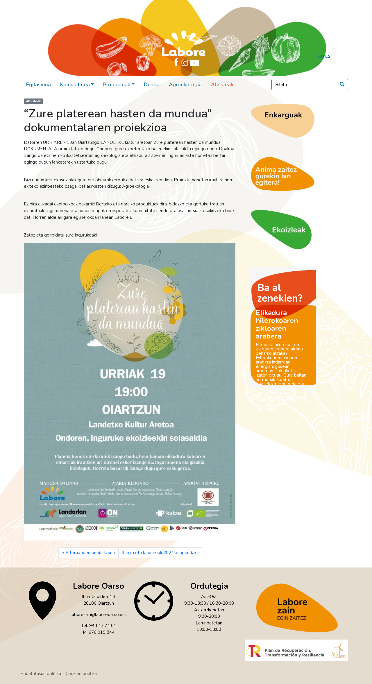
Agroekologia (185, 84)
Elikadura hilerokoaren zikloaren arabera (277, 324)
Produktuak (116, 84)
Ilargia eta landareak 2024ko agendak (159, 553)
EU (321, 56)
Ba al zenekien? (280, 293)
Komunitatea (75, 84)
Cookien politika (81, 673)
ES (328, 56)
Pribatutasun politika (40, 673)
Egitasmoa (38, 84)
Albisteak (222, 84)
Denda (152, 84)
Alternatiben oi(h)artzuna (90, 553)
